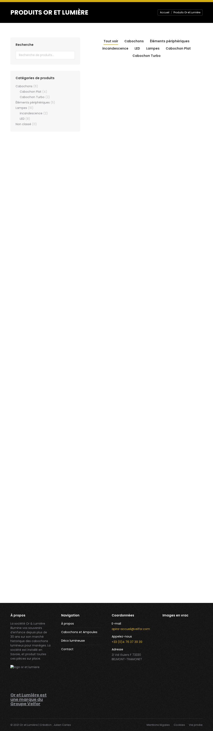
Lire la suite (107, 439)
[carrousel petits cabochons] (170, 663)
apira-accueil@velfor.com (131, 629)
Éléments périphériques (169, 41)
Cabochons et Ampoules (79, 632)
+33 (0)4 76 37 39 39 (127, 642)
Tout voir (111, 41)
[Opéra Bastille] (186, 663)
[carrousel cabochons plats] (186, 647)
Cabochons (134, 41)
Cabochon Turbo (147, 56)
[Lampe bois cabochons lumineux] (170, 630)
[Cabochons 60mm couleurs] (170, 679)
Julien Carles (62, 725)
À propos (67, 623)
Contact (67, 649)
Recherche (70, 55)
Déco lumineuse (73, 641)
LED (137, 48)
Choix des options (107, 190)
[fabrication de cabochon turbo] (186, 630)
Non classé (23, 124)
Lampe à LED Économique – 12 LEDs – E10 (186, 244)
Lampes (153, 48)
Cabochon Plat (178, 48)
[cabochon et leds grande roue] (170, 647)
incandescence (115, 48)
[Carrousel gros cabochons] (186, 679)
